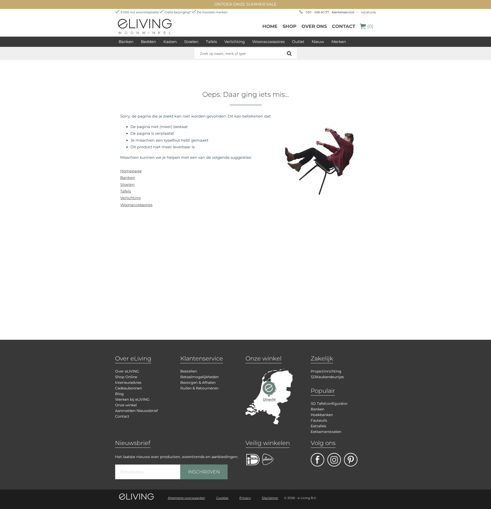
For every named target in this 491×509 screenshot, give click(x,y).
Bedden (148, 41)
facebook (317, 459)
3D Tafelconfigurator (329, 403)
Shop (289, 26)
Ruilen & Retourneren (199, 388)
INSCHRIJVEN (204, 472)
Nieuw (318, 41)
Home (269, 26)
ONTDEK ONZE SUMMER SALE (245, 4)
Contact (343, 26)
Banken (126, 41)
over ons (314, 26)
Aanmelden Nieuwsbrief (136, 410)
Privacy (245, 498)
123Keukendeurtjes (327, 377)
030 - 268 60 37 (317, 12)
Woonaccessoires (268, 41)
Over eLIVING (127, 371)
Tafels (211, 41)
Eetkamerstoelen (326, 431)
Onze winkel (126, 405)
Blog (119, 393)
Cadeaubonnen (128, 388)
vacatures (368, 12)
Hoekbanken (322, 414)
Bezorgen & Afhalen (198, 382)
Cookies (222, 498)
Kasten (170, 41)
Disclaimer (270, 498)
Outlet (298, 41)
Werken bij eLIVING (132, 399)
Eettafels (318, 426)
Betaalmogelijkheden (199, 377)
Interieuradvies (128, 382)
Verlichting (234, 41)
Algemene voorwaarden (186, 498)
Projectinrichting (326, 371)
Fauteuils (319, 420)
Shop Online (126, 377)
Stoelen (191, 41)
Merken (338, 41)
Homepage (131, 171)
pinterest (351, 459)
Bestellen (188, 371)
